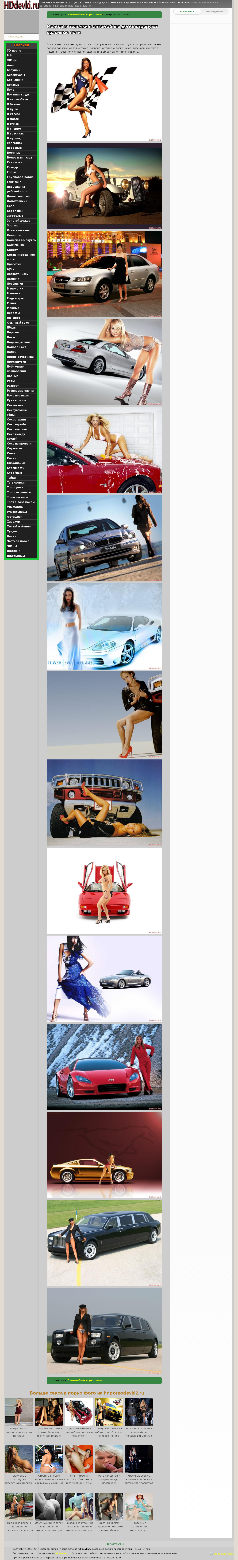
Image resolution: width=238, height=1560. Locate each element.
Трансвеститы (17, 497)
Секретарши (16, 419)
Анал (10, 65)
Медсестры (15, 298)
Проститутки (16, 362)
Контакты (115, 1544)
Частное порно (18, 541)
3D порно (14, 50)
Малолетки (15, 288)
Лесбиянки (15, 284)
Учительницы (17, 512)
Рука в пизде (16, 400)
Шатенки (13, 551)
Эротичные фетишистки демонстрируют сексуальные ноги (139, 1528)
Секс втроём (16, 424)
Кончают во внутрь (21, 240)
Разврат (13, 386)
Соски (11, 458)
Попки (11, 352)
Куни (10, 269)
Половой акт (16, 347)
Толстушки (15, 487)
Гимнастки (15, 162)
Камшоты (14, 235)
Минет (11, 303)
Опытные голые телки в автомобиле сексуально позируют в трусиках (49, 1528)
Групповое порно (20, 177)
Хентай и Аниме (19, 526)
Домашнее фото (19, 196)
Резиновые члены (20, 390)
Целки (11, 536)
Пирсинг (13, 332)
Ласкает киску (17, 274)
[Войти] (21, 21)
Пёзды (11, 327)
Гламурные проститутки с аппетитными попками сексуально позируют (19, 1481)
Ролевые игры (18, 395)
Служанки (14, 448)
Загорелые (15, 216)
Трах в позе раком (21, 502)
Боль (10, 89)
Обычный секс (18, 323)
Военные (13, 153)
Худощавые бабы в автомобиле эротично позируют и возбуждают (79, 1434)
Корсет (12, 250)
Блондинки (15, 80)
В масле (13, 119)
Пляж (11, 337)
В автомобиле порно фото (84, 15)
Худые (12, 531)
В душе (12, 109)
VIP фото (14, 60)
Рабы (11, 381)
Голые (12, 172)
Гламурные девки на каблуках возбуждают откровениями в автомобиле (109, 1434)
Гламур (12, 167)
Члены (12, 546)
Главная (21, 45)
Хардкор (13, 521)
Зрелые (12, 225)
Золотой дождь (18, 220)
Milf (9, 55)
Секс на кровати (19, 443)
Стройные (14, 473)
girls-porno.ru (63, 1553)
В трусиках (15, 133)
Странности (15, 468)
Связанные (15, 405)
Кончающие (16, 245)
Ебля (10, 206)
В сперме (14, 129)
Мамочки (13, 293)
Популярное (187, 12)
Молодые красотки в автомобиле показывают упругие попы (139, 1434)
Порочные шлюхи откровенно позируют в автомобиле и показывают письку (109, 1528)
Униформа (15, 507)
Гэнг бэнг (14, 182)
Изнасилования (18, 230)
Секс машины (17, 429)
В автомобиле (17, 99)
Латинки (13, 279)
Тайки (11, 478)
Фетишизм (14, 517)
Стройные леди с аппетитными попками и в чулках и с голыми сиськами (48, 1481)
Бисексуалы (16, 75)
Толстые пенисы (19, 492)
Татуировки (16, 482)
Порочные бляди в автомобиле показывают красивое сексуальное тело (19, 1528)
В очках (13, 124)
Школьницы (16, 556)
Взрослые (14, 148)
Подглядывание (18, 342)
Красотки (14, 264)
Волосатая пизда (19, 157)
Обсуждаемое (214, 12)
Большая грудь (18, 94)
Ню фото (13, 318)
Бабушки (13, 70)
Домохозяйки (17, 201)
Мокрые (13, 308)
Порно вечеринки (20, 357)
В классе (13, 114)
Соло (11, 453)
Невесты (13, 313)
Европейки (15, 211)
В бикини (14, 104)
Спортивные (16, 463)
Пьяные (12, 376)
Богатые (13, 85)
